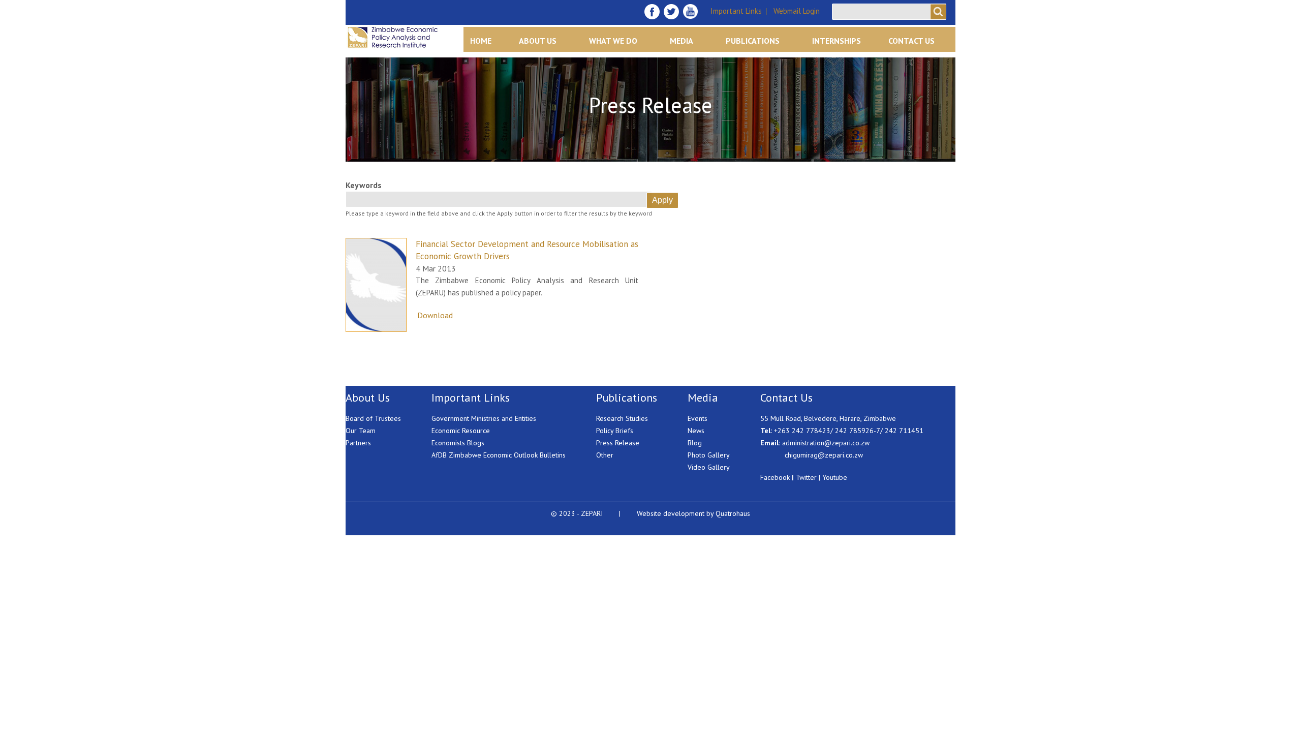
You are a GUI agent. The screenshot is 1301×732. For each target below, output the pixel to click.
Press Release (617, 442)
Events (697, 418)
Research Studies (622, 418)
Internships (836, 41)
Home (480, 41)
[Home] (408, 37)
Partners (358, 442)
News (696, 430)
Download (435, 315)
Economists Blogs (457, 442)
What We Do (613, 41)
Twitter (806, 477)
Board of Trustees (373, 418)
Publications (753, 41)
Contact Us (911, 41)
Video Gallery (709, 467)
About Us (537, 41)
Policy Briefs (614, 430)
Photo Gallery (709, 455)
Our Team (361, 430)
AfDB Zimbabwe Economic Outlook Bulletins (498, 455)
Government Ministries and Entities (483, 418)
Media (681, 41)
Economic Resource (460, 430)
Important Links (736, 11)
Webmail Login (796, 11)
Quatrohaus (733, 513)
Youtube (834, 477)
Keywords (364, 185)
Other (604, 455)
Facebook (775, 477)
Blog (695, 442)
